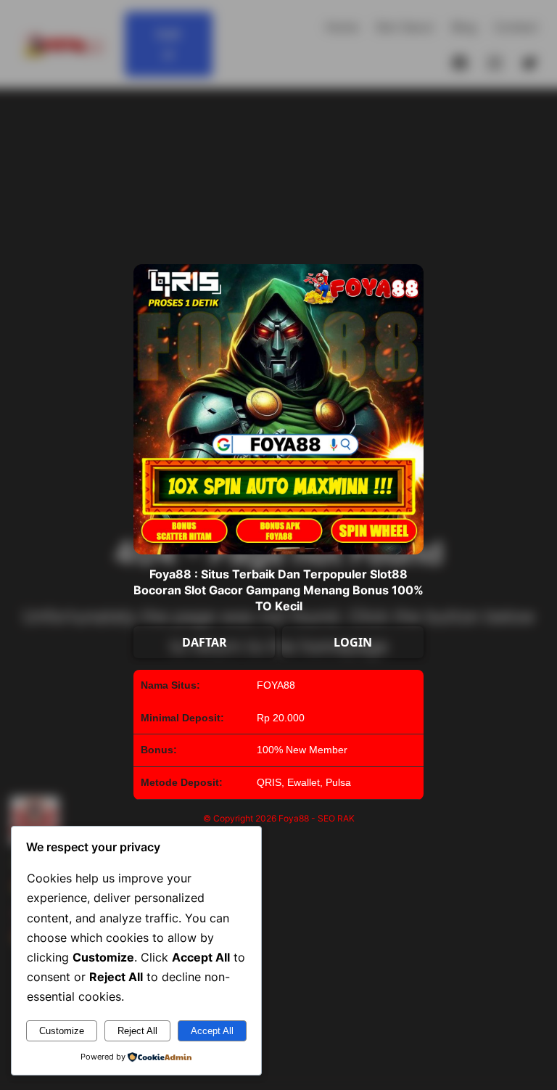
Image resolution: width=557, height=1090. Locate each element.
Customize (61, 1030)
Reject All (137, 1030)
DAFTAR (204, 642)
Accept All (212, 1030)
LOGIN (353, 642)
